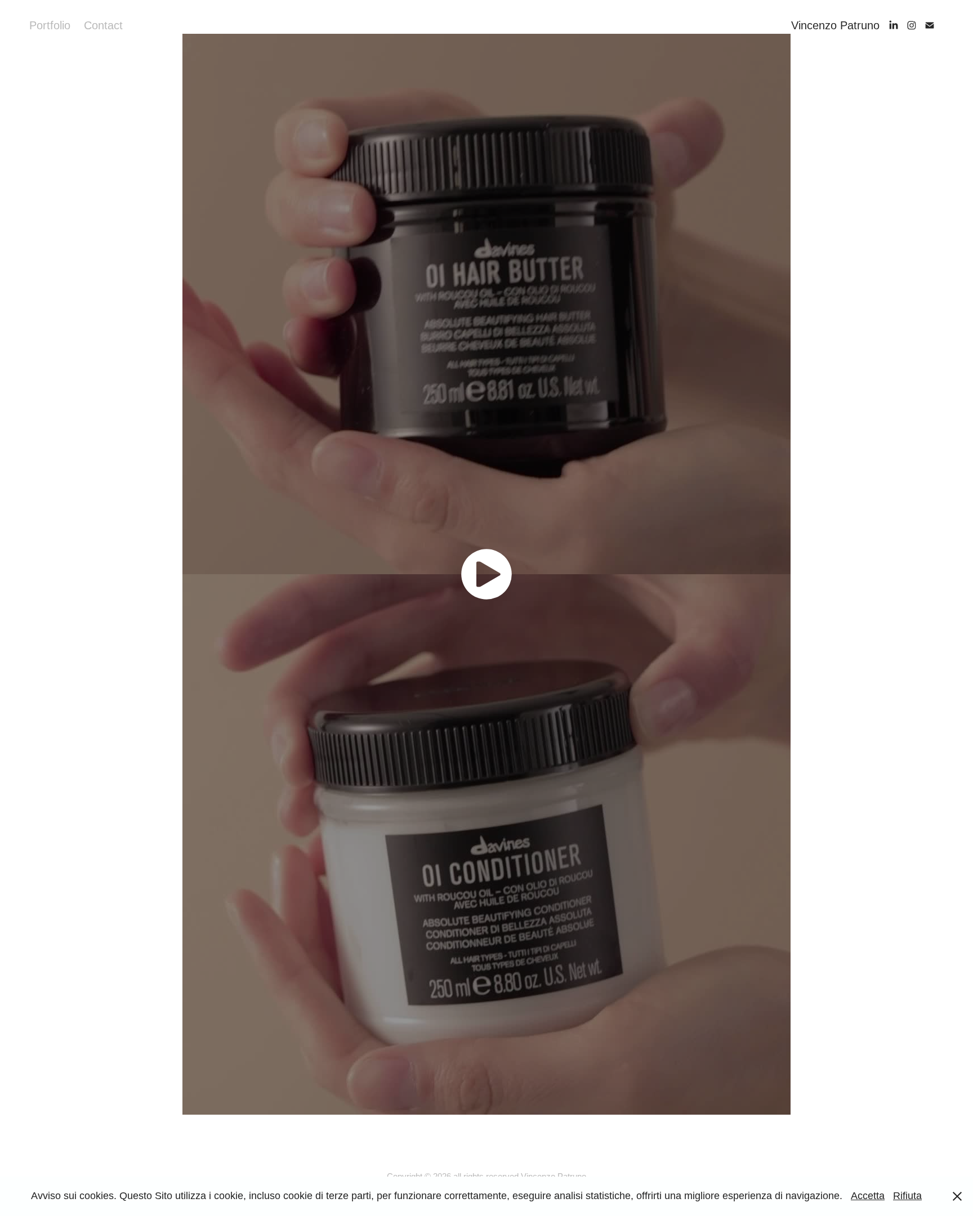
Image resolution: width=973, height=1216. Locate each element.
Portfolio (49, 25)
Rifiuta (907, 1195)
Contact (103, 25)
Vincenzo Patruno (835, 25)
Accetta (868, 1195)
